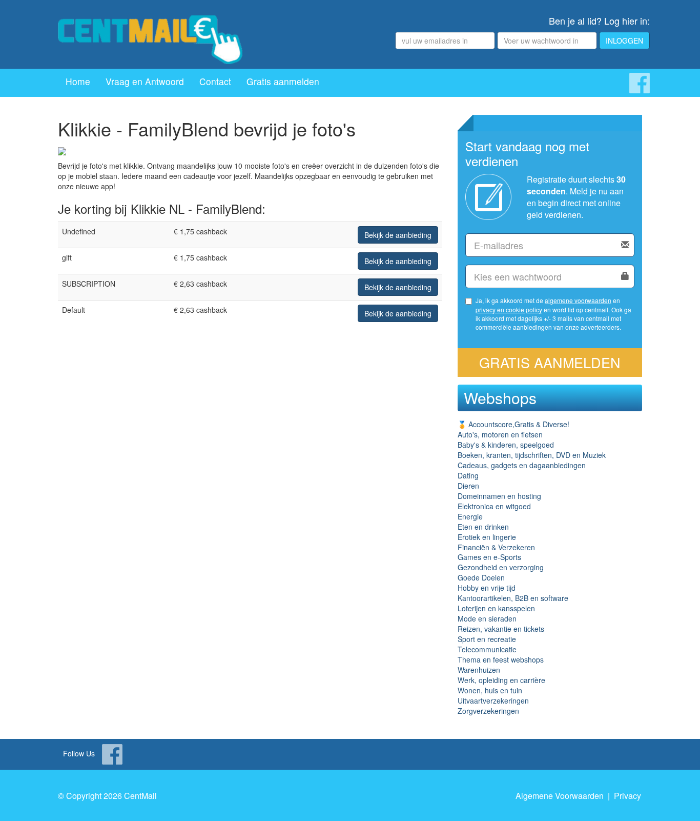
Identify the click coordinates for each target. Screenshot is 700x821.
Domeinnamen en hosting (499, 496)
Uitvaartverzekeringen (493, 700)
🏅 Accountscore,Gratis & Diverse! (513, 424)
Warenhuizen (479, 670)
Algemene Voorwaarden (560, 796)
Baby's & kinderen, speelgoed (506, 444)
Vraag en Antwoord (145, 81)
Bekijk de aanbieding (397, 235)
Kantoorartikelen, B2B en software (513, 598)
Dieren (468, 485)
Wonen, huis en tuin (490, 690)
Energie (470, 516)
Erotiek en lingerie (487, 537)
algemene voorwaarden (578, 300)
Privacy (627, 796)
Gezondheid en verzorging (501, 567)
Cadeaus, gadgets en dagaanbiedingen (522, 465)
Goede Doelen (481, 577)
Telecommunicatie (487, 649)
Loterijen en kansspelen (496, 608)
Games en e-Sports (489, 557)
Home (78, 81)
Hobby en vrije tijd (487, 588)
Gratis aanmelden (282, 81)
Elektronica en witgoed (494, 506)
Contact (215, 81)
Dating (468, 475)
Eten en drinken (483, 527)
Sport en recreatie (487, 639)
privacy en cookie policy (509, 309)
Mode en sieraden (487, 618)
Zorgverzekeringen (488, 711)
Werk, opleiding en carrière (501, 680)
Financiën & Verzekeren (496, 547)
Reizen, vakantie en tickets (501, 629)
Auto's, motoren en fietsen (500, 434)
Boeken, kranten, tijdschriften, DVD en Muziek (532, 455)
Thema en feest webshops (501, 659)
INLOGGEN (624, 40)
